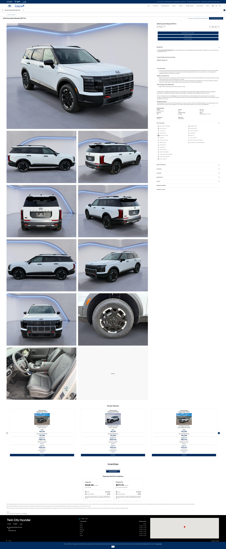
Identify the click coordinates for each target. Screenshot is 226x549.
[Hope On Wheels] (21, 524)
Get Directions (11, 530)
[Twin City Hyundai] (17, 5)
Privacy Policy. (159, 544)
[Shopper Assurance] (9, 524)
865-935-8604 (83, 521)
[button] (184, 527)
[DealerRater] (10, 541)
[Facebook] (6, 541)
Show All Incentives (113, 471)
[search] (219, 6)
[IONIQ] (15, 524)
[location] (187, 1)
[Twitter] (8, 541)
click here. (25, 513)
